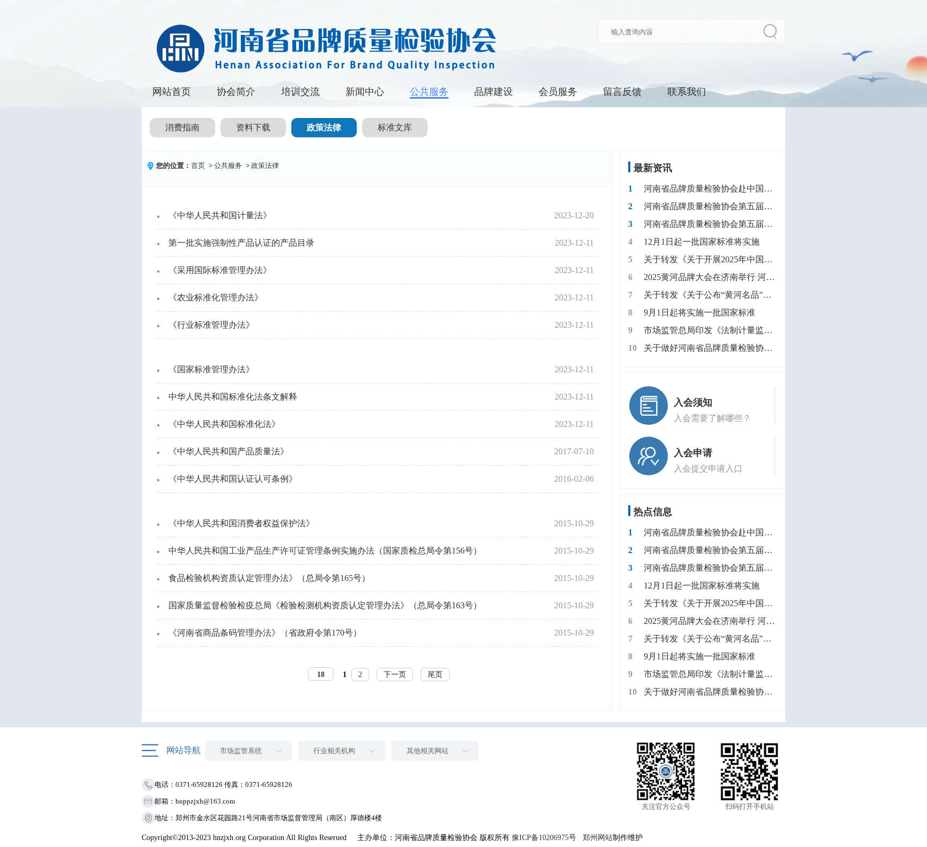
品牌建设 (493, 91)
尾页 (435, 675)
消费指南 (182, 127)
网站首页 (171, 91)
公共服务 (429, 91)
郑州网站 (598, 838)
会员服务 (558, 91)
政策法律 (324, 127)
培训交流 (300, 91)
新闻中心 (364, 91)
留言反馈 (622, 91)
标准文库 (395, 127)
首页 (198, 165)
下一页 (395, 675)
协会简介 (236, 91)
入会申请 (693, 452)
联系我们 (686, 91)
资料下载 (253, 127)
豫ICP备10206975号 (544, 838)
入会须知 (693, 402)
